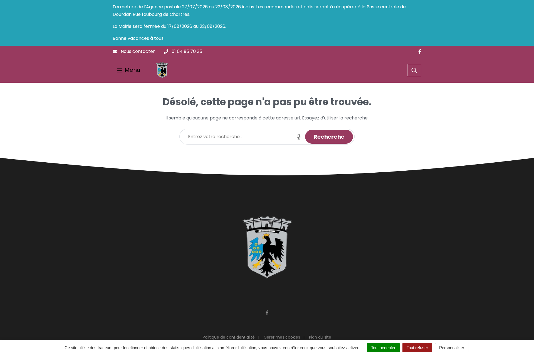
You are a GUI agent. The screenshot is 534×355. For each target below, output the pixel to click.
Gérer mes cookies (282, 337)
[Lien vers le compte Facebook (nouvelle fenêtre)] (420, 52)
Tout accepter (383, 347)
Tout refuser (417, 347)
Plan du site (320, 337)
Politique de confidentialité (229, 337)
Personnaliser (451, 347)
